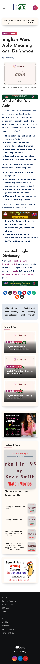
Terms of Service (9, 633)
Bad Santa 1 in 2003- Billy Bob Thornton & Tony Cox (13, 534)
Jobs (4, 612)
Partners (6, 626)
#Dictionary (9, 58)
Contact (5, 619)
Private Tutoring (9, 601)
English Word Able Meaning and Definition (17, 46)
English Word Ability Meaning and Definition (11, 311)
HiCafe (15, 271)
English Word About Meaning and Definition (28, 311)
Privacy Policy (8, 629)
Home (4, 597)
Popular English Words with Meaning (18, 274)
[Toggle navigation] (4, 8)
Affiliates (6, 622)
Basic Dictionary (9, 33)
